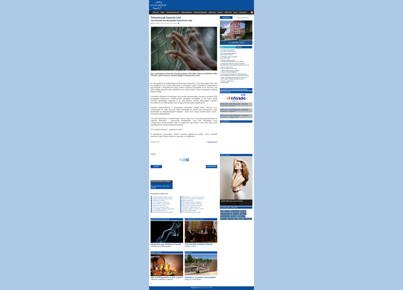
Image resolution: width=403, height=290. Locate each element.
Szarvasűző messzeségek (189, 210)
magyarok (243, 214)
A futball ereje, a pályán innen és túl (191, 207)
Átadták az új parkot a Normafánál (200, 277)
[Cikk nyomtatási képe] (178, 23)
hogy (222, 211)
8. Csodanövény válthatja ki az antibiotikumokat (233, 74)
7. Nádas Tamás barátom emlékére (229, 70)
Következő (211, 166)
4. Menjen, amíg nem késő (227, 60)
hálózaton (223, 219)
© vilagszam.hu (211, 142)
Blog (235, 12)
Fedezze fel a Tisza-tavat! (159, 205)
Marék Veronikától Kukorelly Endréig (191, 212)
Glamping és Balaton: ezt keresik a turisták (193, 208)
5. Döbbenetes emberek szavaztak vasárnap (232, 63)
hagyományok (225, 216)
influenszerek (235, 211)
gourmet (227, 211)
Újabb (240, 219)
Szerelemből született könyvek (198, 244)
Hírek (162, 12)
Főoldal (156, 12)
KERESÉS (226, 17)
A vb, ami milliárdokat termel (160, 210)
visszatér (243, 211)
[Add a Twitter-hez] (184, 161)
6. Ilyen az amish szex (226, 67)
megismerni (241, 216)
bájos (236, 219)
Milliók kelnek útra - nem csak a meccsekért (193, 197)
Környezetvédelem (200, 12)
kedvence (236, 214)
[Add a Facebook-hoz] (187, 161)
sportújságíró (247, 219)
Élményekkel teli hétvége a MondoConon (163, 212)
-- (220, 221)
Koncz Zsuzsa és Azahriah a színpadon (192, 205)
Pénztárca (212, 12)
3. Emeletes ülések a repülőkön (229, 56)
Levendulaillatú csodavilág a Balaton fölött (163, 208)
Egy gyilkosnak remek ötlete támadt (160, 187)
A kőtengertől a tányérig (159, 200)
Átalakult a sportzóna (187, 200)
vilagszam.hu (194, 287)
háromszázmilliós (226, 214)
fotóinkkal (233, 216)
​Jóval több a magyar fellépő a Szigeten (162, 197)
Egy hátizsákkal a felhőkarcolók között (192, 203)
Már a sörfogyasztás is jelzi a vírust (167, 277)
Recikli (220, 12)
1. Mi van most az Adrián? (227, 49)
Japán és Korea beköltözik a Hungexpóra (192, 198)
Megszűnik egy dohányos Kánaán (166, 244)
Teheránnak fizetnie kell (166, 17)
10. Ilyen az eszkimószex (227, 81)
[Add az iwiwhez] (180, 161)
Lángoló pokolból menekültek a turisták (162, 198)
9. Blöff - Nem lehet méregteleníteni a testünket (233, 77)
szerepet (230, 219)
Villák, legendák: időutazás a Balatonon (192, 202)
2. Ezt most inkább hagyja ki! (228, 53)
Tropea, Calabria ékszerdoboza (161, 202)
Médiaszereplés (187, 12)
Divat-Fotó (228, 12)
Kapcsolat (242, 12)
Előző (156, 166)
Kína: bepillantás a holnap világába (161, 203)
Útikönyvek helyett (172, 12)
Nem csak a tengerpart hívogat (161, 207)
